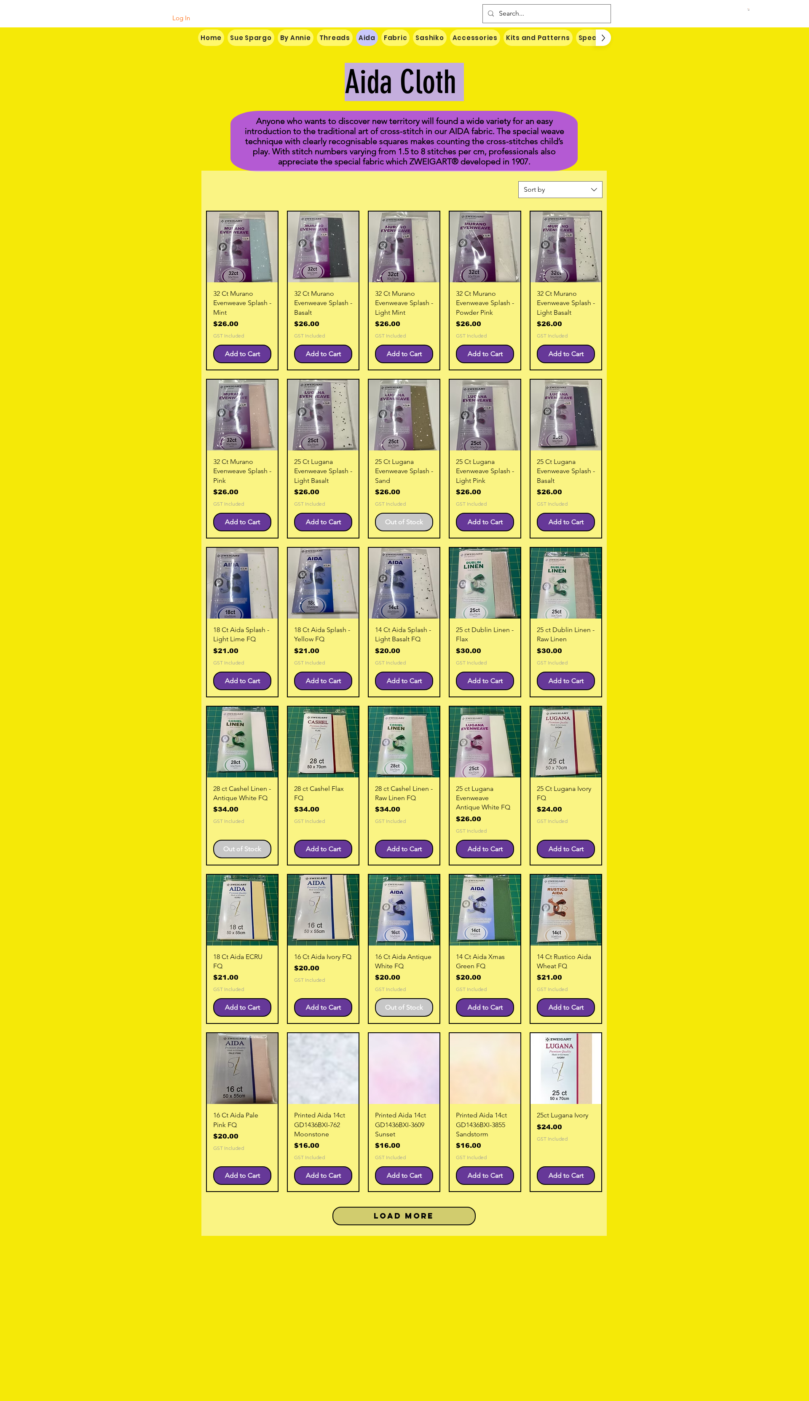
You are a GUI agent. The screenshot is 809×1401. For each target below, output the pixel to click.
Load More (404, 1216)
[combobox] (560, 189)
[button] (748, 9)
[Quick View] (242, 247)
